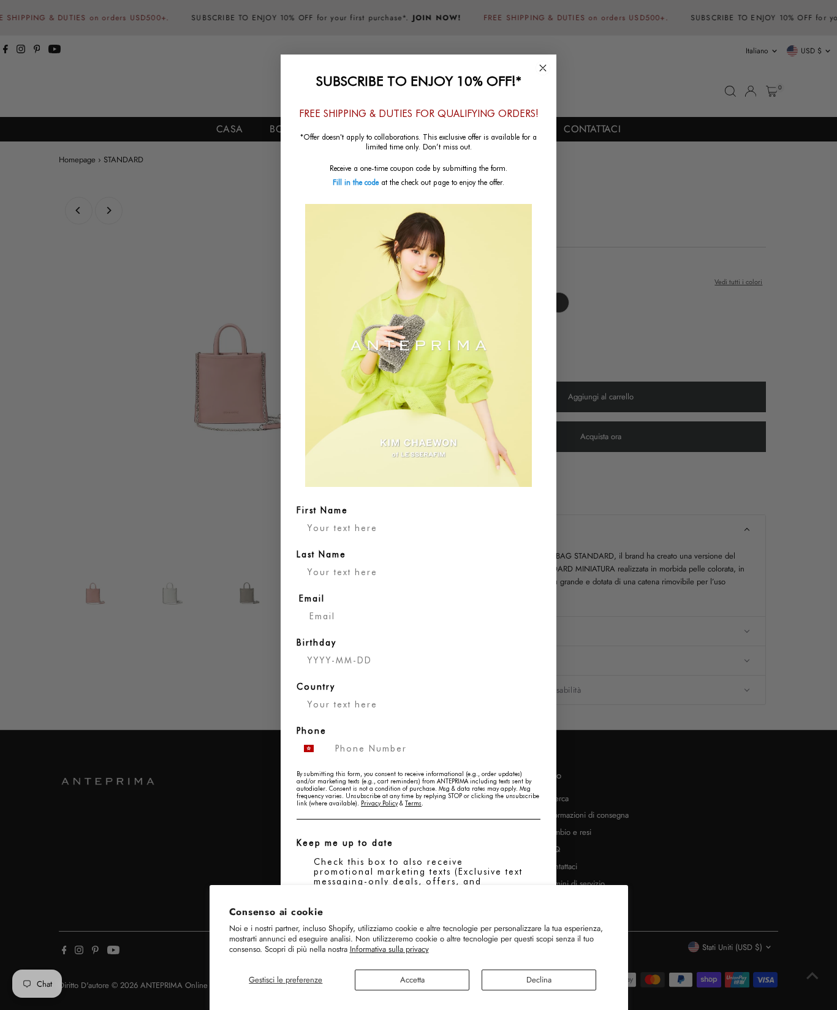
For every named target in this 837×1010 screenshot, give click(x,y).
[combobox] (313, 748)
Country (316, 687)
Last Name (321, 554)
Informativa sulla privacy (389, 949)
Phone (312, 731)
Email (312, 598)
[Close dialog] (543, 68)
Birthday (316, 642)
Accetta (412, 980)
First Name (322, 510)
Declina (538, 980)
